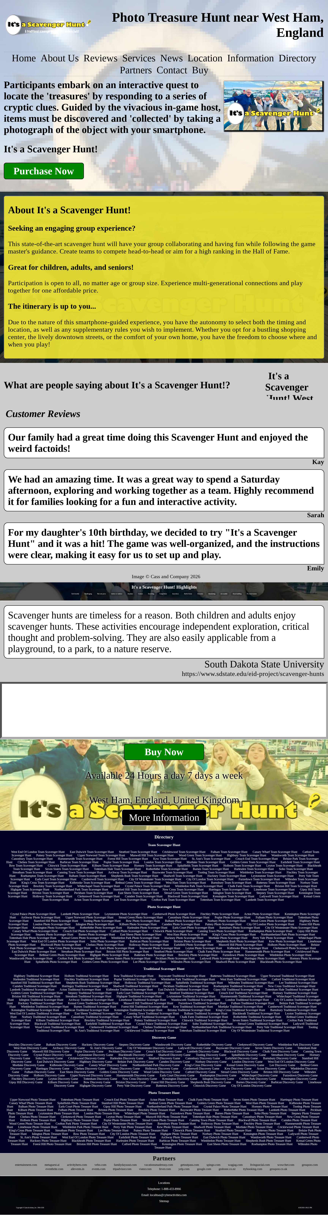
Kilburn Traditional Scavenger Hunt (57, 1020)
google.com (204, 1169)
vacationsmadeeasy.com (158, 1164)
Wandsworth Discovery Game (173, 1044)
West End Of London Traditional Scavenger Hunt (39, 1013)
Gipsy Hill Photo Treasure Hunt (122, 1106)
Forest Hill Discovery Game (168, 1082)
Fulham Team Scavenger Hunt (229, 851)
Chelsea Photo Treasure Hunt (37, 1116)
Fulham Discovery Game (39, 1072)
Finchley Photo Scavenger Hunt (219, 914)
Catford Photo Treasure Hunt (139, 1144)
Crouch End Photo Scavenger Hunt (84, 931)
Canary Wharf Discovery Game (108, 1065)
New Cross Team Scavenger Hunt (182, 889)
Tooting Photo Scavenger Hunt (102, 920)
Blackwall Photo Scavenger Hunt (61, 944)
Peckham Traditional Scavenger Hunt (185, 986)
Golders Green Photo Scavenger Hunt (105, 961)
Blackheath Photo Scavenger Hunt (281, 961)
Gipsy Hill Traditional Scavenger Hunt (237, 989)
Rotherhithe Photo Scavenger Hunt (101, 927)
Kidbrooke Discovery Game (67, 1065)
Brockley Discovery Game (25, 1044)
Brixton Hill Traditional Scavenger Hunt (36, 996)
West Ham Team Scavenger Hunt (186, 882)
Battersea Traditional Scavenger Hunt (233, 975)
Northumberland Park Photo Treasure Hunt (172, 1106)
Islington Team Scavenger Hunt (232, 892)
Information (250, 58)
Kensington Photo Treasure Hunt (263, 1133)
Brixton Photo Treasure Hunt (115, 1110)
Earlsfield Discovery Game (241, 1058)
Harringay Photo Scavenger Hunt (264, 958)
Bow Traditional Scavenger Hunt (133, 975)
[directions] (164, 792)
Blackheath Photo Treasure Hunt (91, 1140)
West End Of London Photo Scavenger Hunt (58, 941)
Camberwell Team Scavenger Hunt (103, 879)
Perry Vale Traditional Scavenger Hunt (280, 1027)
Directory (297, 58)
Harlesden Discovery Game (126, 1058)
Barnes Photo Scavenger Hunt (97, 934)
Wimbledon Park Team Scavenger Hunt (199, 886)
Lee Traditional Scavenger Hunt (298, 982)
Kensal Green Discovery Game (245, 1065)
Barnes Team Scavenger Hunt (211, 869)
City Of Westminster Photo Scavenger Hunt (291, 927)
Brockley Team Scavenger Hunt (52, 886)
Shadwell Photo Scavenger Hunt (235, 961)
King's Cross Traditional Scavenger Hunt (240, 1010)
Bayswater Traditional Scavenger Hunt (182, 975)
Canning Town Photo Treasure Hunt (211, 1120)
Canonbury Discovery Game (202, 1058)
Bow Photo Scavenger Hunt (143, 920)
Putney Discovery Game (125, 1068)
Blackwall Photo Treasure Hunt (257, 1120)
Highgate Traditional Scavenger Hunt (139, 996)
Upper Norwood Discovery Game (90, 1075)
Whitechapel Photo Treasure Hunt (145, 1113)
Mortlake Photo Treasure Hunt (254, 1127)
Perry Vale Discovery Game (134, 1085)
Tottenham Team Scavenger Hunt (220, 899)
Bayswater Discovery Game (233, 1048)
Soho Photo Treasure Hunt (270, 1113)
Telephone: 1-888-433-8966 (164, 1189)
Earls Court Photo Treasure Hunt (78, 1106)
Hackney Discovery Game (98, 1044)
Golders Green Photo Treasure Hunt (218, 1103)
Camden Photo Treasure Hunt (299, 1120)
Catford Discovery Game (200, 1072)
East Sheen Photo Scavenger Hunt (140, 934)
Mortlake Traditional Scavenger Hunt (240, 1006)
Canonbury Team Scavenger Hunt (32, 858)
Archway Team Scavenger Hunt (127, 872)
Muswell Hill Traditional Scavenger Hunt (148, 1003)
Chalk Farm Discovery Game (280, 1051)
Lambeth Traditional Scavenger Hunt (32, 989)
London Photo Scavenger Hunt (51, 924)
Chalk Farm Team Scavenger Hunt (249, 886)
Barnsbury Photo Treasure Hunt (177, 1123)
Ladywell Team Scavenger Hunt (278, 896)
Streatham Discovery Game (287, 1054)
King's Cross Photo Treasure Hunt (29, 1130)
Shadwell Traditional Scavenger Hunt (135, 986)
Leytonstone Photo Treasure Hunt (58, 1113)
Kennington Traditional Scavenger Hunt (138, 1010)
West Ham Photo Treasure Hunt (265, 1103)
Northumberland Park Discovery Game (156, 1065)
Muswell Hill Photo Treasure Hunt (166, 1116)
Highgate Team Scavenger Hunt (30, 889)
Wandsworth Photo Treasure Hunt (271, 1137)
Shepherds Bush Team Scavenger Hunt (134, 875)
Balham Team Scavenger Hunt (87, 875)
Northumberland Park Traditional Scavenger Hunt (222, 1027)
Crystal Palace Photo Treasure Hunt (225, 1106)
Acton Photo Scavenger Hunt (261, 914)
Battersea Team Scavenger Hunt (275, 882)
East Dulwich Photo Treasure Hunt (224, 1137)
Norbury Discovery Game (211, 1061)
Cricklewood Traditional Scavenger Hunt (149, 1030)
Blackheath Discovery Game (135, 1054)
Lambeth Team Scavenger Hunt (265, 899)
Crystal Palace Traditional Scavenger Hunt (161, 1023)
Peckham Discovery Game (125, 1051)
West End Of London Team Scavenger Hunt (38, 851)
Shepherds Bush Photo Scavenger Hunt (240, 941)
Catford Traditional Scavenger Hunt (293, 979)
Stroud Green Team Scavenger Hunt (186, 892)
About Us (60, 58)
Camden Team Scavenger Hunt (143, 896)
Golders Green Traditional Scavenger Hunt (37, 993)
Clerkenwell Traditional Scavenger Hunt (113, 1027)
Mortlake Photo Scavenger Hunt (228, 937)
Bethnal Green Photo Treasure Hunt (170, 1103)
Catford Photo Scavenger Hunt (129, 931)
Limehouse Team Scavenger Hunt (274, 889)
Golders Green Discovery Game (119, 1072)
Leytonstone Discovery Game (95, 1054)
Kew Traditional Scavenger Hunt (193, 1006)
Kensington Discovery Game (179, 1078)
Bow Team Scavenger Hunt (26, 865)
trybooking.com (252, 1169)
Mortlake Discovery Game (28, 1065)
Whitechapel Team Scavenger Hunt (98, 886)
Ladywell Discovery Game (194, 1048)
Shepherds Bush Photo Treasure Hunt (268, 1140)
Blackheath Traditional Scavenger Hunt (256, 1013)
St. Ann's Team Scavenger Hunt (211, 858)
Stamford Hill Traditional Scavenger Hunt (36, 982)
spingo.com (213, 1164)
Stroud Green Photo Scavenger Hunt (141, 917)
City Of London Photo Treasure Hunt (132, 1133)
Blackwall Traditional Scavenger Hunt (57, 1023)
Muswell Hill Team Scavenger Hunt (151, 855)
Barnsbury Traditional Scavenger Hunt (293, 1010)
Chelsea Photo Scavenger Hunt (105, 944)
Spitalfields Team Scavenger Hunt (197, 865)
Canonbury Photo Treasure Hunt (262, 1116)
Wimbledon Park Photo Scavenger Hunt (135, 937)
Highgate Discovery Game (96, 1085)
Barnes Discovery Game (251, 1082)
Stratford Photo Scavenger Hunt (173, 951)
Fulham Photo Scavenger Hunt (274, 917)
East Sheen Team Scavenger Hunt (138, 892)
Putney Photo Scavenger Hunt (223, 924)
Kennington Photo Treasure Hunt (182, 1144)
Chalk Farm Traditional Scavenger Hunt (204, 1016)
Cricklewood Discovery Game (86, 1058)
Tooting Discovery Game (211, 1054)
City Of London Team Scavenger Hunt (209, 879)
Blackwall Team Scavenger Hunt (187, 896)
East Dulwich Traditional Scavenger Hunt (183, 989)
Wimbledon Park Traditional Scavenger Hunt (188, 979)
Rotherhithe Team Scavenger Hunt (167, 869)
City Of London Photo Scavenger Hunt (270, 924)
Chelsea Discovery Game (90, 1068)
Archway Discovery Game (69, 1048)
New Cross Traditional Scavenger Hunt (291, 986)
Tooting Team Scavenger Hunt (216, 872)
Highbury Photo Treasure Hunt (79, 1120)
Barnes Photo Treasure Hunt (232, 1113)
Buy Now (164, 751)
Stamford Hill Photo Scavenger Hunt (56, 920)
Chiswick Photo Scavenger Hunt (172, 931)
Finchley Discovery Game (27, 1078)
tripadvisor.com (122, 1169)
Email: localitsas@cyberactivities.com (164, 1195)
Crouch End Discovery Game (164, 1051)
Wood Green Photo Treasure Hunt (29, 1123)
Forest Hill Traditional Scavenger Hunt (144, 1006)
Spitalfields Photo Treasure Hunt (76, 1103)
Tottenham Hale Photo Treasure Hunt (214, 1116)
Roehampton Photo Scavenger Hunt (270, 931)
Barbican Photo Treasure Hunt (177, 1140)
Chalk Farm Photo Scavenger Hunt (219, 951)
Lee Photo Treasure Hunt (113, 1130)
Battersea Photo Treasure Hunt (275, 1130)
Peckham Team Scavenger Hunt (93, 892)
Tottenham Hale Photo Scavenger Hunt (32, 937)
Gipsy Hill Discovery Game (26, 1082)
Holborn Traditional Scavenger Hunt (86, 975)
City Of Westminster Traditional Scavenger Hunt (260, 1030)
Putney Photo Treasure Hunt (151, 1130)
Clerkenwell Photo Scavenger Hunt (294, 948)
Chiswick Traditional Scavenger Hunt (204, 1020)
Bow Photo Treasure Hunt (89, 1133)
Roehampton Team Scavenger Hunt (42, 875)
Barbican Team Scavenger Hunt (79, 862)
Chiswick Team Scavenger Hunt (67, 865)
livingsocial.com (260, 1164)
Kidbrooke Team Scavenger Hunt (90, 882)
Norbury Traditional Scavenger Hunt (44, 1016)
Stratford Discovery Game (164, 1058)
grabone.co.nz (227, 1169)
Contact (172, 70)
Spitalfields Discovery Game (249, 1054)
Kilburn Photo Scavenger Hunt (138, 924)
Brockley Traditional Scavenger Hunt (106, 1020)
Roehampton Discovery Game (218, 1075)
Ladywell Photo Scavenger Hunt (219, 958)
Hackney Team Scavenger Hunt (226, 875)
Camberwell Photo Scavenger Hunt (174, 914)
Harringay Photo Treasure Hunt (299, 1099)
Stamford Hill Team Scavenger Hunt (135, 889)
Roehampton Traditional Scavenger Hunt (238, 986)
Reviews (100, 58)
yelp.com (183, 1169)
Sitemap (164, 1201)
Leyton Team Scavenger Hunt (284, 865)
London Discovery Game (247, 1061)
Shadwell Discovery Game (174, 1054)
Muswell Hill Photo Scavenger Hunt (240, 944)
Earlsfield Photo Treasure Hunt (137, 1137)
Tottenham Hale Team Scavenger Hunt (117, 869)
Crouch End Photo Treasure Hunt (124, 1099)
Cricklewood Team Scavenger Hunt (183, 851)
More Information (164, 817)
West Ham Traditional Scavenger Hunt (243, 979)
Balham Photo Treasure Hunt (35, 1106)
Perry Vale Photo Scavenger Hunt (273, 937)
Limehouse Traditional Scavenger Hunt (142, 999)
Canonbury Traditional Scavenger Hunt (94, 1016)
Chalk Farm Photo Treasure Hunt (208, 1099)
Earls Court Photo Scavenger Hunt (193, 927)
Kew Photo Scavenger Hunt (286, 941)
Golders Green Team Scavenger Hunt (252, 862)
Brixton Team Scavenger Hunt (50, 892)
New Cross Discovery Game (139, 1078)
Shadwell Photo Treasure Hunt (212, 1127)
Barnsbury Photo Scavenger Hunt (239, 927)
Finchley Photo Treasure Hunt (262, 1123)
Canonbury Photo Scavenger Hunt (188, 917)
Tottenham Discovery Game (100, 1078)
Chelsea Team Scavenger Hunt (36, 862)
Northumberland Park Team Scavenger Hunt (81, 889)
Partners (136, 70)
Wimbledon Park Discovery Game (298, 1044)
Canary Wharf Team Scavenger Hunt (275, 851)
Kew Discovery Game (238, 1068)
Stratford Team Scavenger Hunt (138, 851)
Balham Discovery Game (61, 1044)
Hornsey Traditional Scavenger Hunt (295, 993)
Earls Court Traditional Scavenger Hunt (140, 993)
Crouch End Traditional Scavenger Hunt (243, 993)
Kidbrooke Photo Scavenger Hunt (247, 948)
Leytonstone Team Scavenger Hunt (272, 875)
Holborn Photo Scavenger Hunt (287, 944)
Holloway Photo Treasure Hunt (220, 1123)
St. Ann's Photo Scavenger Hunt (114, 948)
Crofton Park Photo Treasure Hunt (76, 1123)
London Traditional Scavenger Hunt (247, 999)
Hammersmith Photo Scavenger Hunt (267, 951)
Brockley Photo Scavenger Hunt (197, 955)
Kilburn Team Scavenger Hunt (110, 865)
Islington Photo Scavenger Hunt (95, 924)
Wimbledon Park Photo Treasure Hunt (85, 1127)
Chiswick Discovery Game (209, 1085)
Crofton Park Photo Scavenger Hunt (79, 958)
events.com (98, 1169)
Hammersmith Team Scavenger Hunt (80, 858)
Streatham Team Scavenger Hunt (32, 872)
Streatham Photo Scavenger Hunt (81, 951)
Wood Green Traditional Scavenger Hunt (59, 1027)
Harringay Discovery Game (52, 1068)
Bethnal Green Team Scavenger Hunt (137, 882)
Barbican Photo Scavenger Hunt (149, 941)
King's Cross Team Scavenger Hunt (42, 882)
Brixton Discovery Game (131, 1082)
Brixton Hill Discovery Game (281, 1072)
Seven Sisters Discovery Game (273, 1048)
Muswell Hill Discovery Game (50, 1051)
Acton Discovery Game (271, 1068)
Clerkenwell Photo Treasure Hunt (81, 1116)
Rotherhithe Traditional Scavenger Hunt (257, 1016)
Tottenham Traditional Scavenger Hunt (202, 1030)
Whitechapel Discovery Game (260, 1075)
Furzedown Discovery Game (300, 1075)
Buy (200, 70)
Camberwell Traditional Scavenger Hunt (292, 1006)
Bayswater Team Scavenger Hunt (172, 872)
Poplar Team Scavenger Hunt (121, 862)
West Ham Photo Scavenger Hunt (187, 934)
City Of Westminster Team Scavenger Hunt (155, 879)
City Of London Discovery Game (251, 1085)
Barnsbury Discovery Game (280, 1058)
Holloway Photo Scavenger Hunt (149, 944)
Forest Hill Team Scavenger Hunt (128, 858)
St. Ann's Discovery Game (106, 1048)
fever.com (165, 1169)
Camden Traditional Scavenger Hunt (35, 986)
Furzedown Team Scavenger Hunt (259, 879)
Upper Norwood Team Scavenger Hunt (101, 855)
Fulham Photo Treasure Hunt (75, 1110)
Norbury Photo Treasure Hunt (220, 1133)
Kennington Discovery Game (299, 1078)
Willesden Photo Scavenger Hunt (191, 961)
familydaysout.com (125, 1164)
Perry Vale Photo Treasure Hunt (133, 1127)
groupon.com (310, 1164)
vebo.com (100, 1164)
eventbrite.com (54, 1169)
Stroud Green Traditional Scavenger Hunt (263, 1023)
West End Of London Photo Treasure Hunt (88, 1137)
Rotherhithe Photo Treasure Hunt (244, 1110)
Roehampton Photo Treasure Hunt (272, 1144)
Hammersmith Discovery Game (136, 1075)
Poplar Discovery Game (89, 1051)
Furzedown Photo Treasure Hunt (190, 1113)
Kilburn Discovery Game (63, 1082)
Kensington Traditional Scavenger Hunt (35, 1010)
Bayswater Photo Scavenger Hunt (160, 948)
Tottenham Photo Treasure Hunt (80, 1099)
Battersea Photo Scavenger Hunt (153, 955)
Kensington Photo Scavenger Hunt (54, 927)
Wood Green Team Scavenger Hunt (200, 855)
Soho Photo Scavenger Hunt (107, 941)
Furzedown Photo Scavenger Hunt (243, 955)
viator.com (145, 1169)
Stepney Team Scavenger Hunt (275, 892)
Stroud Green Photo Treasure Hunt (163, 1120)
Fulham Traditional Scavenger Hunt (252, 1003)
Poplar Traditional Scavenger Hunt (135, 979)
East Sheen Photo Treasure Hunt (226, 1144)
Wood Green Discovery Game (162, 1072)
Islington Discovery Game (218, 1078)
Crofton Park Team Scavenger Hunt (173, 899)
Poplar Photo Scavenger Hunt (232, 917)
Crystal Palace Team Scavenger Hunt (147, 886)
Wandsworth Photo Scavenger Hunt (30, 958)
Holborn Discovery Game (49, 1075)
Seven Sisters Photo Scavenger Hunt (128, 958)
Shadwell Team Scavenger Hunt (182, 875)
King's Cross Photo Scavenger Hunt (234, 934)
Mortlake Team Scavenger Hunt (206, 862)
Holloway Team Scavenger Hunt (52, 896)
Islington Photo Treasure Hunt (50, 1133)
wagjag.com (235, 1164)
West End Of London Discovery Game (291, 1061)
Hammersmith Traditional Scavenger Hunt (246, 996)
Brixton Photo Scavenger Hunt (192, 941)
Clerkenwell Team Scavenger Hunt (98, 896)
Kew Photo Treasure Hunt (172, 1127)
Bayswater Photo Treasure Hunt (199, 1110)
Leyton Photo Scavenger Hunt (203, 948)
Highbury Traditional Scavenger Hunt (36, 975)
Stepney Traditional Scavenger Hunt (89, 993)
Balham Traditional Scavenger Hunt (205, 1013)
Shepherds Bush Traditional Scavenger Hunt (92, 982)
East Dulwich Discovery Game (55, 1061)
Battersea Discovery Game (172, 1085)
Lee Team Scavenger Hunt (130, 899)
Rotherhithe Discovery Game (214, 1044)
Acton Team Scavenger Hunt (91, 899)
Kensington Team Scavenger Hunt (233, 896)
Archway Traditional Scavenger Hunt (91, 999)
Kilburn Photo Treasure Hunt (35, 1110)
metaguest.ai (52, 1164)
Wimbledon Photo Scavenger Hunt (290, 955)
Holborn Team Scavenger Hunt (242, 865)
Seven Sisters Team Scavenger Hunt (67, 869)
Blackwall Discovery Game (240, 1051)
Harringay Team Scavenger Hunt (228, 889)
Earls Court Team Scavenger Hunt (55, 879)
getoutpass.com (190, 1164)
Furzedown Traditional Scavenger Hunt (202, 1003)
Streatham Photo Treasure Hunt (74, 1130)
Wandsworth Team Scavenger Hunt (292, 855)
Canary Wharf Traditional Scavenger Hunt (149, 1016)
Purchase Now (43, 171)
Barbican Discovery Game (287, 1082)
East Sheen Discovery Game (77, 1072)
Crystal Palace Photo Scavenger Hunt (32, 914)
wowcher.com (285, 1164)
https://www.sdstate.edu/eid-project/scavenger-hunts (253, 673)
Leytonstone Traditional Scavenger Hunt (191, 996)
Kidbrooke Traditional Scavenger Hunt (129, 989)
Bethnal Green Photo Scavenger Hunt (62, 955)
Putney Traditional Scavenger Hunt (156, 1020)
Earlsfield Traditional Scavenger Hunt (108, 1023)
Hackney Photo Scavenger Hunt (184, 937)
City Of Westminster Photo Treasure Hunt (127, 1123)
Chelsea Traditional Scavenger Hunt (164, 1027)
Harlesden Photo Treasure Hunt (135, 1140)
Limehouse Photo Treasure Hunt (37, 1127)
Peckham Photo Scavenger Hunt (175, 958)
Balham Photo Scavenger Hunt (183, 920)
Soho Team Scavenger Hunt (296, 869)
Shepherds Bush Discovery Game (210, 1082)
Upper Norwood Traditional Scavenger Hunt (287, 975)
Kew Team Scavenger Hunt (170, 858)
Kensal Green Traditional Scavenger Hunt (93, 1003)
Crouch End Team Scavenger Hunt (257, 858)
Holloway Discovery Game (161, 1068)
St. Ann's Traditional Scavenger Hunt (97, 1030)
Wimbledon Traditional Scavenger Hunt (45, 1006)
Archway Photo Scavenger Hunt (40, 917)
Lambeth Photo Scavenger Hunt (80, 914)
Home (24, 58)
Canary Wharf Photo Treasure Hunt (30, 1103)
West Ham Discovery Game (30, 1048)
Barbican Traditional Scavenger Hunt (86, 1010)
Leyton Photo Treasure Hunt (123, 1116)
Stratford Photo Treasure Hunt (233, 1130)
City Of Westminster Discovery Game (150, 1048)
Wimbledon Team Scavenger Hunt (260, 872)
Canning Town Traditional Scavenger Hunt (153, 1013)
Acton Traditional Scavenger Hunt (80, 989)
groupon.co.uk (278, 1169)
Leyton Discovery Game (63, 1078)
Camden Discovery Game (174, 1061)
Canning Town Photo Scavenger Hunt (221, 931)
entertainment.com (26, 1164)
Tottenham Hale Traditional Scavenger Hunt (291, 989)
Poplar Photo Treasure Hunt (120, 1120)
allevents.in (77, 1169)
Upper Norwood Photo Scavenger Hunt (89, 917)
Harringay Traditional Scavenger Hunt (85, 986)
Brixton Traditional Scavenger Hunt (189, 1010)
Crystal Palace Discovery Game (53, 1054)
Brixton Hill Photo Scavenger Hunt (127, 951)
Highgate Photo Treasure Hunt (178, 1133)
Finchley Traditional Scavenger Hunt (87, 979)
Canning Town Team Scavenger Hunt (80, 872)
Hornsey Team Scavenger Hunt (153, 865)
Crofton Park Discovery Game (257, 1078)
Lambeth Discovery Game (203, 1051)
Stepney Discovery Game (134, 1044)
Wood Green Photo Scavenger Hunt (272, 920)
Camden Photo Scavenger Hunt (181, 924)
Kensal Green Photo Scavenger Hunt (84, 937)
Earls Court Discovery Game (177, 1075)
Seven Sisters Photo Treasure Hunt (254, 1099)
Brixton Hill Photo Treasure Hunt (97, 1144)
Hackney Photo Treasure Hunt (48, 1140)
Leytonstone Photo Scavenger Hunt (126, 914)
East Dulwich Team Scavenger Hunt (92, 851)
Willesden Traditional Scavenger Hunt (251, 982)
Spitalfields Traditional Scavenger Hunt (199, 982)
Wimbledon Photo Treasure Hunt (220, 1140)
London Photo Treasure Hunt (101, 1113)
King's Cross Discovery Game (203, 1065)
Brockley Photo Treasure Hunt (156, 1110)
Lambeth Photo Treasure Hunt (287, 1110)
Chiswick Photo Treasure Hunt (191, 1130)
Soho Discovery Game (49, 1058)
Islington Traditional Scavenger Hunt (41, 999)
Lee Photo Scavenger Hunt (149, 961)
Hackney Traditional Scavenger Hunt (40, 1003)
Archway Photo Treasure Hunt (179, 1137)
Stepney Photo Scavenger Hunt (54, 934)
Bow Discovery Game (97, 1082)
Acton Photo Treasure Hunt (166, 1099)
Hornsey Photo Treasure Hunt (270, 1106)
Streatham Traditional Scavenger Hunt (88, 996)
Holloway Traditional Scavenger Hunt (147, 982)
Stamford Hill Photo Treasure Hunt (123, 1103)
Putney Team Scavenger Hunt (54, 855)
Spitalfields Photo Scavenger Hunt (56, 961)
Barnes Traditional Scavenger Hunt (95, 1006)
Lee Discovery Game (282, 1065)
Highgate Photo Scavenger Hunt (109, 955)
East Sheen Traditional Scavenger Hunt (98, 1013)
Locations (164, 1182)
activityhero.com (77, 1164)
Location (205, 58)
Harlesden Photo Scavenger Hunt (147, 927)
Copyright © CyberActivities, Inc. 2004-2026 (30, 1208)
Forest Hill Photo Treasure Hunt (52, 1144)
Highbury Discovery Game (96, 1061)
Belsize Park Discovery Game (135, 1061)
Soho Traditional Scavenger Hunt (212, 1023)
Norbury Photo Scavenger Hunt (226, 920)
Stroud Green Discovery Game (239, 1072)
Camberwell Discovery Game (201, 1068)
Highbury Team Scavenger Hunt (246, 855)
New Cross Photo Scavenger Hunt (69, 948)
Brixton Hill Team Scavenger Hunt (296, 886)
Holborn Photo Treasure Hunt (38, 1120)
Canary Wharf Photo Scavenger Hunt (35, 931)
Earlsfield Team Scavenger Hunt (300, 862)
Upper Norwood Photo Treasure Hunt (32, 1099)
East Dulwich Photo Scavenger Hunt (34, 951)
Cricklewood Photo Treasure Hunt (298, 1127)
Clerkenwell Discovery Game (255, 1044)
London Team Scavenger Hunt (162, 862)
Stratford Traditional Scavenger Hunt (192, 993)
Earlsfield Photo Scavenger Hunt (193, 944)
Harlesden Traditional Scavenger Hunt (36, 979)
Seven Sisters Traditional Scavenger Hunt (257, 1020)
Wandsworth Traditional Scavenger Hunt (195, 999)
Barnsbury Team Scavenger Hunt (231, 882)
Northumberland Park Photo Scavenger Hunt (288, 934)
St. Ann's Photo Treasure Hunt (38, 1137)
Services (138, 58)
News (171, 58)
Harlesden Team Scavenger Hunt (254, 869)
